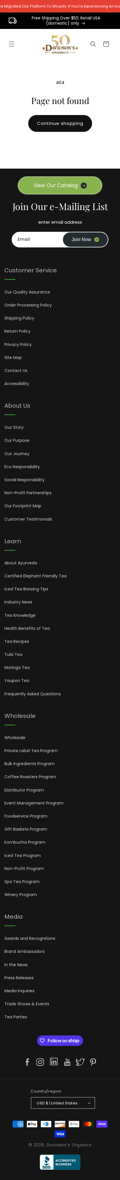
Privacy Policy (18, 344)
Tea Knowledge (20, 615)
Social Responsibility (24, 480)
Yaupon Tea (16, 680)
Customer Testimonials (28, 519)
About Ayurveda (20, 563)
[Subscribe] (85, 239)
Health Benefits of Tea (27, 628)
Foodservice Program (25, 816)
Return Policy (17, 331)
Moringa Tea (17, 667)
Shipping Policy (19, 318)
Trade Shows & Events (26, 1004)
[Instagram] (40, 1062)
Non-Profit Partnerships (28, 493)
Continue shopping (60, 123)
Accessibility (16, 383)
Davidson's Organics (69, 1145)
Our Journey (16, 454)
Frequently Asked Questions (32, 694)
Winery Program (20, 895)
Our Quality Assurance (27, 292)
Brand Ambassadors (24, 951)
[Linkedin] (54, 1063)
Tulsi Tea (13, 654)
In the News (16, 965)
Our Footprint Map (22, 506)
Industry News (18, 602)
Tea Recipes (16, 641)
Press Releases (19, 978)
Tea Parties (15, 1017)
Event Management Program (33, 803)
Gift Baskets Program (25, 829)
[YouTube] (67, 1062)
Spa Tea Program (22, 881)
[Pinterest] (93, 1062)
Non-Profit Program (24, 868)
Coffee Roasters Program (30, 777)
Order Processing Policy (28, 305)
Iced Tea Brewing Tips (26, 589)
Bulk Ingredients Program (29, 764)
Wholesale (14, 738)
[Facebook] (27, 1062)
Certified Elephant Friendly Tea (35, 576)
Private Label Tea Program (31, 751)
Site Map (13, 357)
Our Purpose (16, 440)
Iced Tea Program (22, 855)
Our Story (14, 427)
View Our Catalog (55, 185)
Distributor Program (24, 790)
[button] (11, 44)
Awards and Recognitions (29, 938)
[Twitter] (80, 1062)
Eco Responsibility (22, 467)
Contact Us (15, 370)
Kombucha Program (24, 842)
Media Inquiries (19, 991)
